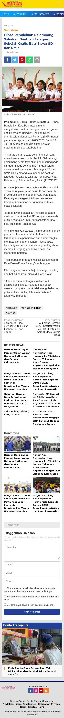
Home (5, 13)
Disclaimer (29, 704)
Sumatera (11, 30)
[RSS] (46, 690)
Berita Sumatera (39, 13)
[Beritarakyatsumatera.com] (8, 687)
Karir (23, 707)
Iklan (18, 704)
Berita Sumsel (12, 52)
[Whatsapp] (29, 60)
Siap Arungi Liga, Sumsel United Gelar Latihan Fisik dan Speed (16, 326)
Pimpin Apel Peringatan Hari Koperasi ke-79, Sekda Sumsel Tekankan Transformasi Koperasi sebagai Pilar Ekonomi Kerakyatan (46, 359)
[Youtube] (41, 690)
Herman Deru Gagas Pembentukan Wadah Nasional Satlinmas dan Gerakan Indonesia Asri (17, 356)
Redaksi (8, 704)
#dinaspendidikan (31, 307)
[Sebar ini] (7, 60)
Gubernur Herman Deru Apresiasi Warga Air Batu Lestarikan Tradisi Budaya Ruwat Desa (47, 327)
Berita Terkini (19, 13)
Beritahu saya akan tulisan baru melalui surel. (30, 605)
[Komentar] (37, 60)
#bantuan (11, 307)
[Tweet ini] (14, 60)
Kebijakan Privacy (49, 704)
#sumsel (11, 312)
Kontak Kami (36, 707)
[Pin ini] (22, 60)
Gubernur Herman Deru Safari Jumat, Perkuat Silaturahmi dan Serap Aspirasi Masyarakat (16, 400)
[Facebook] (30, 690)
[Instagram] (36, 690)
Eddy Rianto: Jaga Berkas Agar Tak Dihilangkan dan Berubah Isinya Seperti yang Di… (32, 671)
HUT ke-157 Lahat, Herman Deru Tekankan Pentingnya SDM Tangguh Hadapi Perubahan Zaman (46, 417)
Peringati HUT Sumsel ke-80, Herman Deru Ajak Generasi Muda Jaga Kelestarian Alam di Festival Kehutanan (46, 400)
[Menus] (59, 4)
